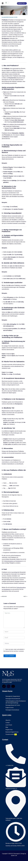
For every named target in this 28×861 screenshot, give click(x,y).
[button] (2, 3)
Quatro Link (14, 855)
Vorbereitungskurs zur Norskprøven (13, 561)
